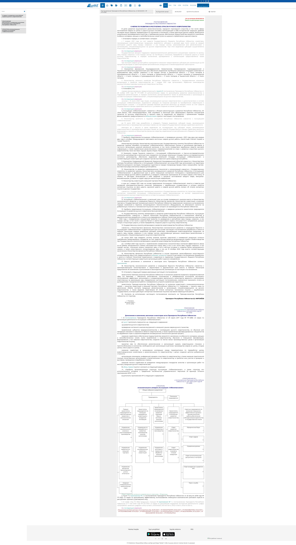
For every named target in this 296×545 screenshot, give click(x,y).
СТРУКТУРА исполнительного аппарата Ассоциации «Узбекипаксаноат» (11, 30)
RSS (192, 529)
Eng (170, 5)
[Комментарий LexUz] (116, 5)
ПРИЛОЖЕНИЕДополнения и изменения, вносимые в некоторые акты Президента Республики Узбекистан (13, 23)
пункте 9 (160, 91)
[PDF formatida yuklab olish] (135, 5)
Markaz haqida (133, 529)
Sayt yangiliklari (154, 529)
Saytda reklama (175, 529)
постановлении (130, 318)
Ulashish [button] (213, 11)
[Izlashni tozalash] (24, 11)
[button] (13, 16)
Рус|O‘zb (193, 5)
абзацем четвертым (159, 255)
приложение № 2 (137, 496)
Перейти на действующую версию (194, 20)
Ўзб (175, 5)
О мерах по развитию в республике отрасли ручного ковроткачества (12, 16)
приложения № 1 (165, 502)
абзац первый (128, 367)
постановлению (181, 309)
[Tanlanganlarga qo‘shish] (107, 5)
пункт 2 (125, 322)
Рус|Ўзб (185, 5)
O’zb (179, 5)
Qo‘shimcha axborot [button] (193, 11)
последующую (129, 51)
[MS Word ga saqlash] (130, 5)
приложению (122, 263)
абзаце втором (151, 116)
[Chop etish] (139, 5)
